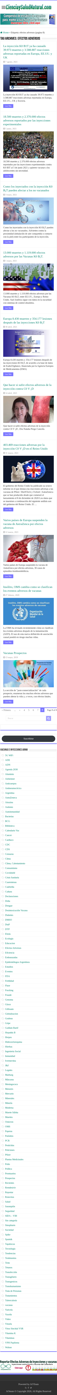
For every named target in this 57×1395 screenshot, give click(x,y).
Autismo (9, 807)
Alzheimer (10, 779)
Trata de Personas (13, 1291)
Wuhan (8, 1347)
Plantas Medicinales (14, 1159)
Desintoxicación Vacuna (16, 910)
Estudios (9, 967)
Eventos (9, 971)
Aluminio (9, 774)
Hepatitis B (10, 1032)
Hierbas (8, 1046)
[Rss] (26, 1388)
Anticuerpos (10, 783)
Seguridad (9, 1211)
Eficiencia (9, 952)
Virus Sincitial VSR (14, 1328)
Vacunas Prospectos (15, 653)
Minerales (9, 1098)
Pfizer (8, 1154)
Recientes (9, 1183)
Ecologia (9, 938)
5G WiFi (9, 755)
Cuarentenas (11, 882)
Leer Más (8, 106)
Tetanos (8, 1267)
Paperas (8, 1131)
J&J (7, 1065)
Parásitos (9, 1136)
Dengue (8, 905)
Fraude (8, 995)
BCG (7, 821)
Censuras (9, 854)
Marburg (9, 1075)
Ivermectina (10, 1061)
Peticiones (9, 1150)
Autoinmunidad (12, 811)
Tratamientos (11, 1295)
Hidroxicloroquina (13, 1042)
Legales (8, 1070)
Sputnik (8, 1239)
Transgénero (11, 1277)
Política (8, 1169)
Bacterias (9, 816)
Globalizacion (11, 1014)
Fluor (7, 985)
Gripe (7, 1023)
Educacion (10, 943)
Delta (7, 901)
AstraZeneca (11, 797)
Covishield (10, 873)
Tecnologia (10, 1248)
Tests (7, 1263)
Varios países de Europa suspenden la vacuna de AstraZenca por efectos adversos (25, 523)
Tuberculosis (11, 1300)
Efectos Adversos (13, 948)
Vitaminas (9, 1338)
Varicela (9, 1310)
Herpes (8, 1037)
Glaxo (8, 1004)
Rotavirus (9, 1197)
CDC (7, 844)
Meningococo (11, 1084)
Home (5, 32)
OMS (7, 1126)
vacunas (9, 1305)
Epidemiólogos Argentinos (17, 962)
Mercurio (9, 1093)
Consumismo (11, 868)
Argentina (9, 793)
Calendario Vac (12, 830)
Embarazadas (11, 957)
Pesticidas (9, 1145)
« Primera (6, 710)
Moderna (9, 1107)
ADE (7, 760)
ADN (7, 764)
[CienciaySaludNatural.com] (28, 6)
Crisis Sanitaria (12, 877)
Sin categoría (11, 1220)
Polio (7, 1164)
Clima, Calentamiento (15, 863)
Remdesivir (10, 1187)
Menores (9, 1089)
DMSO (8, 920)
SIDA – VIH (11, 1216)
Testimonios (10, 1258)
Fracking (9, 990)
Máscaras (9, 1079)
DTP (7, 929)
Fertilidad (9, 981)
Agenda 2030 (11, 769)
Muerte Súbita (11, 1112)
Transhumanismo (13, 1286)
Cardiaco (9, 840)
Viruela (8, 1324)
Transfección (11, 1272)
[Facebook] (28, 1388)
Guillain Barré (11, 1028)
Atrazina (9, 802)
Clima (8, 858)
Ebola (8, 934)
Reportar (9, 1192)
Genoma (9, 999)
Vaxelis (8, 1314)
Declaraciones (11, 896)
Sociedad (9, 1230)
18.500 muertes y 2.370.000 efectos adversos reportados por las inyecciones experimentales (26, 120)
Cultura (8, 891)
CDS (7, 849)
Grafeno (9, 1018)
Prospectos (10, 1178)
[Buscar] (48, 718)
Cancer (8, 835)
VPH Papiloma (12, 1342)
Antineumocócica (13, 788)
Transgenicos (11, 1281)
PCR (7, 1140)
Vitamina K (10, 1333)
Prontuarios (10, 1173)
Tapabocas (10, 1244)
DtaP (7, 924)
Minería (8, 1103)
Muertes (9, 1117)
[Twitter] (31, 1388)
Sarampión (10, 1206)
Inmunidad (10, 1056)
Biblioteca (9, 826)
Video (8, 1319)
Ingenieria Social (13, 1051)
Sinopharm (10, 1225)
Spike (7, 1234)
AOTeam (34, 1384)
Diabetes (9, 915)
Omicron (9, 1122)
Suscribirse (29, 738)
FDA (7, 976)
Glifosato (9, 1009)
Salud (7, 1201)
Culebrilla (9, 887)
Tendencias (10, 1253)
